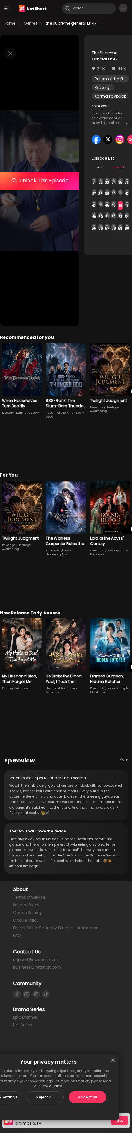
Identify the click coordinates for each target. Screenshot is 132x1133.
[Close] (112, 1060)
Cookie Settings (28, 912)
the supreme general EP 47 (71, 23)
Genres (30, 23)
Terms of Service (29, 897)
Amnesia (23, 688)
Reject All (45, 1097)
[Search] (67, 8)
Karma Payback (110, 96)
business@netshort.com (37, 967)
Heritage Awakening (104, 409)
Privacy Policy (26, 905)
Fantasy (8, 688)
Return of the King (111, 79)
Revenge (103, 87)
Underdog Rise (57, 554)
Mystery (8, 413)
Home (9, 23)
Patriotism (54, 692)
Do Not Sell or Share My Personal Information (56, 928)
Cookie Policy (51, 1086)
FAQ (17, 935)
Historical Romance (60, 688)
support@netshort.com (35, 959)
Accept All (87, 1097)
